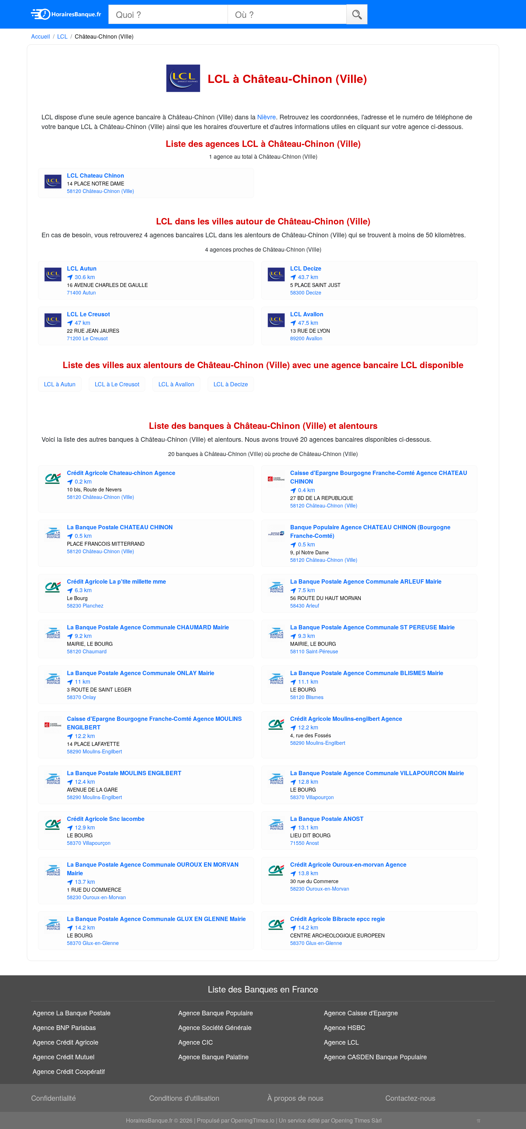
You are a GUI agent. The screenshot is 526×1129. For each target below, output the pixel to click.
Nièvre (266, 116)
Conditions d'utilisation (184, 1098)
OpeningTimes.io (252, 1120)
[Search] (356, 14)
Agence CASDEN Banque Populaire (375, 1056)
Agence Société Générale (215, 1027)
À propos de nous (295, 1098)
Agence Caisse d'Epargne (361, 1012)
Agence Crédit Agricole (65, 1041)
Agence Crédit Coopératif (69, 1071)
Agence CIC (195, 1041)
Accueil (40, 36)
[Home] (66, 14)
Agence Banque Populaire (215, 1012)
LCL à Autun (60, 384)
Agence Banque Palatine (213, 1056)
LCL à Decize (231, 384)
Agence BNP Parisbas (64, 1027)
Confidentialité (53, 1098)
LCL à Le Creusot (117, 384)
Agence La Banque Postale (72, 1012)
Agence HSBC (344, 1027)
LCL (62, 36)
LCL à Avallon (176, 384)
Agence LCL (341, 1041)
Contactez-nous (410, 1098)
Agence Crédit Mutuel (63, 1056)
